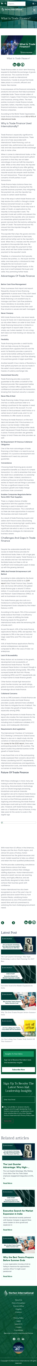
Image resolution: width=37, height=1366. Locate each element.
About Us (18, 1300)
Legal (18, 1321)
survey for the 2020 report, (14, 743)
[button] (34, 10)
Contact (18, 1312)
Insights (18, 1309)
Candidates (18, 1330)
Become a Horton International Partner (18, 1333)
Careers (18, 1327)
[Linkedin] (14, 64)
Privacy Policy (19, 1318)
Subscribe (8, 1121)
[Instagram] (18, 64)
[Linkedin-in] (2, 3)
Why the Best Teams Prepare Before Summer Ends (18, 1259)
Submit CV (19, 1324)
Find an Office (18, 1306)
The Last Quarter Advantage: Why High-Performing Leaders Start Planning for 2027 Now (17, 959)
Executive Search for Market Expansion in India (18, 1212)
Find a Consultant (18, 1303)
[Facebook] (22, 64)
